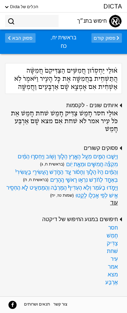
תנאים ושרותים (37, 304)
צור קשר (60, 304)
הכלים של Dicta (23, 6)
